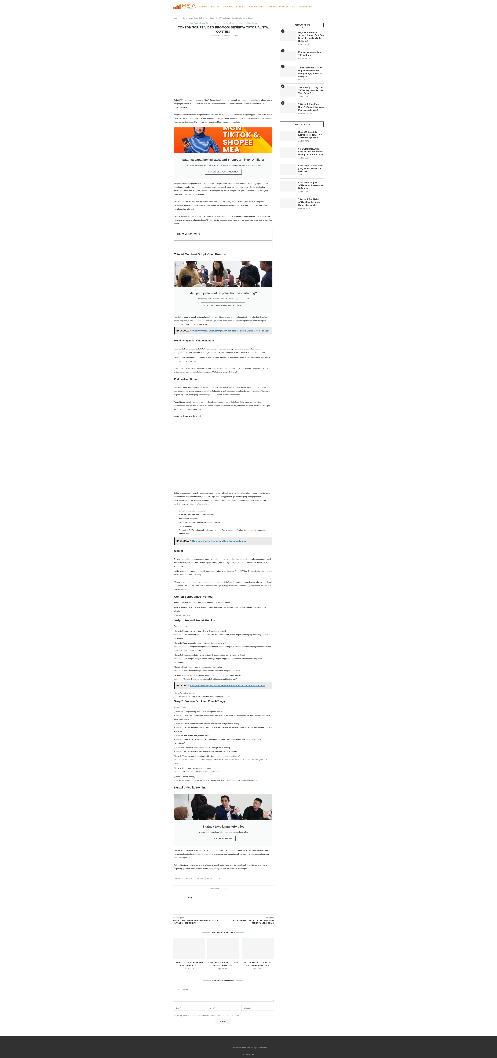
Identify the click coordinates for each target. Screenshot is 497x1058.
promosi (189, 878)
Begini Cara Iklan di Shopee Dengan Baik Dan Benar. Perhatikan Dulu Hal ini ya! (311, 36)
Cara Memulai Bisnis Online (193, 18)
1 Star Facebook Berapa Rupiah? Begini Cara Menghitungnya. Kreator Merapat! (310, 72)
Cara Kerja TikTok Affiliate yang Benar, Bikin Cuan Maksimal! (311, 169)
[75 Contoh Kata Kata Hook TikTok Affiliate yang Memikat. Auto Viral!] (288, 108)
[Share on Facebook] (230, 889)
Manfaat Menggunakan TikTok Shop (309, 53)
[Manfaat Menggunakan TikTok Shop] (288, 56)
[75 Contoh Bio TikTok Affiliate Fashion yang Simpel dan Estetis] (288, 203)
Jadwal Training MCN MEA (302, 7)
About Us (215, 7)
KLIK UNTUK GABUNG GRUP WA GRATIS (223, 305)
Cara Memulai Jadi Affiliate (234, 7)
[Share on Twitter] (232, 889)
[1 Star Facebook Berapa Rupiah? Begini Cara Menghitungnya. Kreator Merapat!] (288, 71)
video (219, 878)
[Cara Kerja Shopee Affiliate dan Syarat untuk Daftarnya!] (288, 186)
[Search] (323, 7)
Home (175, 18)
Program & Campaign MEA (277, 7)
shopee (200, 878)
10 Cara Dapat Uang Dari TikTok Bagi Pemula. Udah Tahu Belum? (311, 90)
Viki (218, 36)
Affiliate (177, 878)
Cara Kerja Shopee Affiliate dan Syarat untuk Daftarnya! (310, 185)
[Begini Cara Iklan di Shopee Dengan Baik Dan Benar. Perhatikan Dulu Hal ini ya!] (288, 36)
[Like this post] (227, 889)
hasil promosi (203, 854)
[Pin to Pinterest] (234, 889)
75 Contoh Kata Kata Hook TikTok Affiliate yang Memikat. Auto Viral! (311, 107)
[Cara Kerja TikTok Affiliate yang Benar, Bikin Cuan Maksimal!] (258, 948)
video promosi (250, 100)
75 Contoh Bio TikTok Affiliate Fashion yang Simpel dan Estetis (309, 202)
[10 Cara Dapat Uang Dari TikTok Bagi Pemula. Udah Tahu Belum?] (288, 91)
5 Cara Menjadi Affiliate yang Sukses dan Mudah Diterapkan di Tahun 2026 (310, 152)
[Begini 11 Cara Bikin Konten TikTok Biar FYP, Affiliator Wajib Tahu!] (189, 948)
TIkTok (209, 878)
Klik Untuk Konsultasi (223, 839)
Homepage (203, 7)
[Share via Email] (237, 889)
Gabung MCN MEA (256, 7)
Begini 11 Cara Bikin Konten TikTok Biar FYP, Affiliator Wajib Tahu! (310, 135)
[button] (269, 235)
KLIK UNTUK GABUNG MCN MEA (223, 172)
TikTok (233, 202)
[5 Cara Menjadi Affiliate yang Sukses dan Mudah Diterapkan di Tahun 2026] (223, 948)
